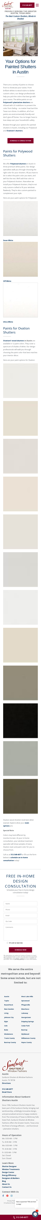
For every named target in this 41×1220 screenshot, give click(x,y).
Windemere (8, 1034)
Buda (6, 1030)
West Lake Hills (27, 996)
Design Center (8, 1172)
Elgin (6, 1021)
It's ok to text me (16, 943)
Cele (5, 1026)
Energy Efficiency (9, 1175)
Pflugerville (25, 1005)
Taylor (6, 1001)
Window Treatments (11, 1169)
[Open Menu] (37, 5)
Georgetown (26, 1017)
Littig (6, 1013)
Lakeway (24, 1013)
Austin (6, 996)
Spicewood (25, 1001)
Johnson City (9, 1017)
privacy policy (19, 959)
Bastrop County (10, 1042)
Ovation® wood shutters (13, 340)
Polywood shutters (18, 164)
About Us (6, 1184)
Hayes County (26, 1042)
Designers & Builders (10, 1178)
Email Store (7, 1092)
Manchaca (25, 1009)
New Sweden (9, 1009)
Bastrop (24, 1030)
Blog (4, 1181)
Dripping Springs (27, 1021)
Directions (6, 1083)
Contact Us (6, 1187)
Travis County (9, 1038)
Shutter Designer (9, 1166)
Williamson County (28, 1038)
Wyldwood (25, 1034)
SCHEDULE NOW (20, 950)
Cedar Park (25, 1026)
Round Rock (8, 1005)
